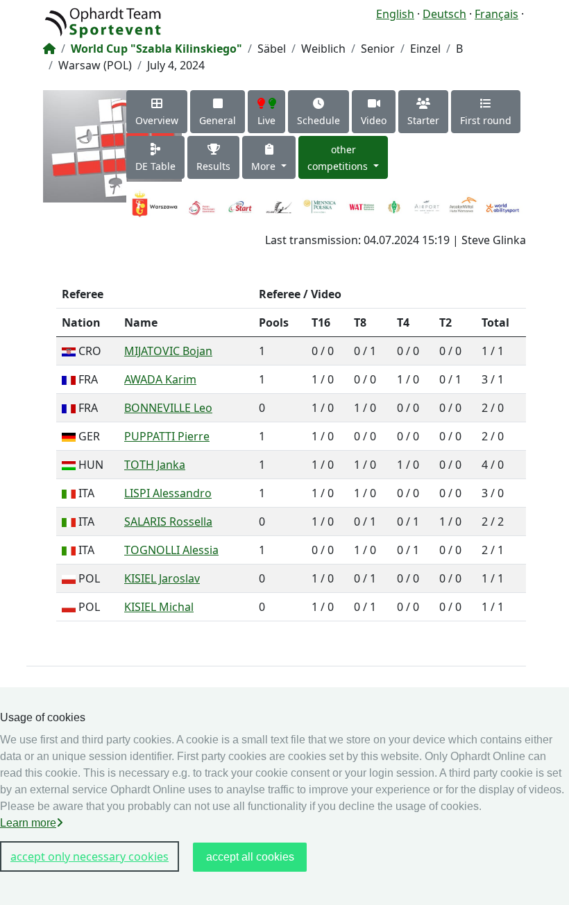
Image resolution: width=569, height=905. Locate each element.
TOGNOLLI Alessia (171, 550)
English (395, 13)
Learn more (28, 823)
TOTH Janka (154, 464)
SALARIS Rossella (168, 521)
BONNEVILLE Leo (168, 407)
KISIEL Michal (159, 606)
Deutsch (444, 13)
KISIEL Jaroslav (162, 578)
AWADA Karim (160, 379)
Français (496, 13)
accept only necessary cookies (89, 856)
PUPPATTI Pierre (167, 436)
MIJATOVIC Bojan (168, 351)
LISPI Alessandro (168, 493)
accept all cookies (250, 857)
